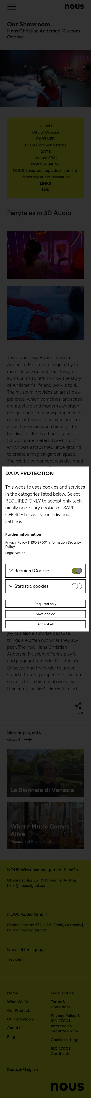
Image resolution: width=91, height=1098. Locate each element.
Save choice (45, 614)
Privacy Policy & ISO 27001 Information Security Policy (43, 544)
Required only (45, 604)
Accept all (45, 624)
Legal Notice (15, 553)
